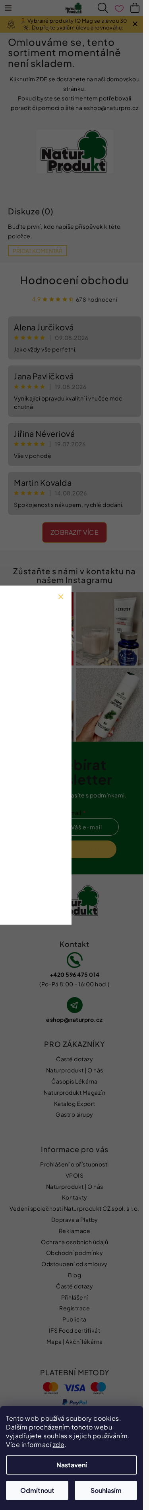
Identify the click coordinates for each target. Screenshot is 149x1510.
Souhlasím (106, 1490)
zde (59, 1444)
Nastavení (71, 1465)
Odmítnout (37, 1490)
